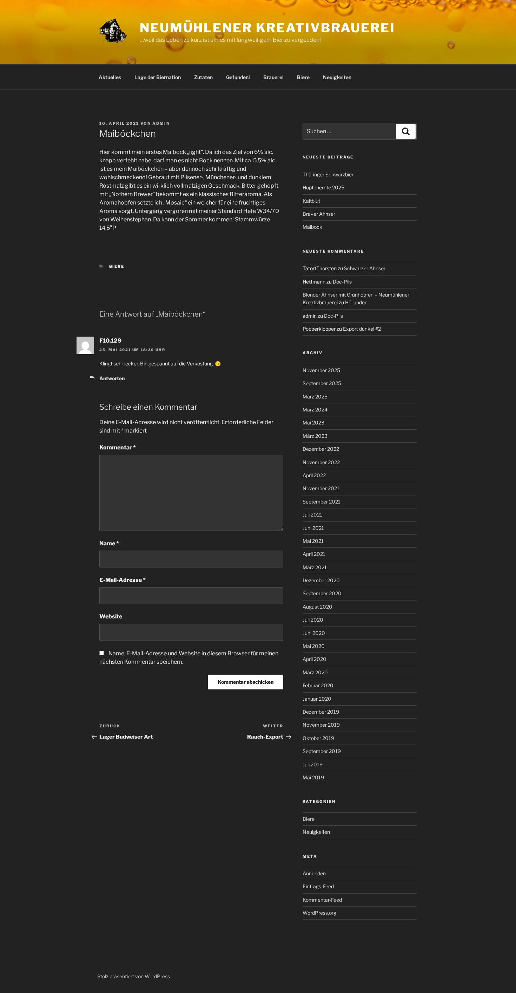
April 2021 (314, 554)
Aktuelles (110, 77)
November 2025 (321, 370)
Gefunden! (238, 77)
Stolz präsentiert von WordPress (133, 976)
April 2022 (314, 475)
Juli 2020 (313, 620)
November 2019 (321, 725)
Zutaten (203, 77)
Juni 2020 (314, 633)
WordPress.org (319, 913)
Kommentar (117, 447)
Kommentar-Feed (322, 900)
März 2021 (315, 567)
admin (161, 123)
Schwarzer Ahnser (364, 268)
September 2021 (321, 502)
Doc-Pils (342, 282)
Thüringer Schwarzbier (328, 174)
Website (110, 616)
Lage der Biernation (157, 77)
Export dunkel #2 (362, 329)
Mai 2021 (313, 541)
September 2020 (322, 593)
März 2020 (315, 672)
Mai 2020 (314, 646)
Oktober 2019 (318, 738)
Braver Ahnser (319, 214)
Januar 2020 (317, 699)
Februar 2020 (318, 685)
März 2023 (315, 436)
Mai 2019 (313, 777)
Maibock (312, 227)
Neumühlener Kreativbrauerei (267, 27)
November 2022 (321, 462)
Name (109, 543)
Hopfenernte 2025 (323, 187)
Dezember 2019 (321, 712)
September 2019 (322, 751)
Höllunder (355, 302)
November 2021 (321, 488)
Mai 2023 (313, 423)
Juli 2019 (313, 764)
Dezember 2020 (321, 580)
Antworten (112, 378)
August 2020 (317, 607)
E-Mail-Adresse (122, 580)
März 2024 (315, 410)
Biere (303, 77)
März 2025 (315, 397)
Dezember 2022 (321, 449)
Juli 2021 (312, 515)
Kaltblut (311, 201)
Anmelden (314, 873)
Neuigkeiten (337, 77)
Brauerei (273, 77)
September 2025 (322, 383)
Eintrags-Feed (318, 886)
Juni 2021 (313, 528)
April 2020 (314, 659)
